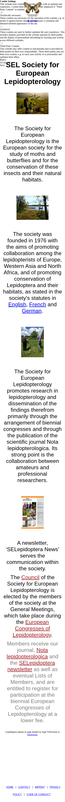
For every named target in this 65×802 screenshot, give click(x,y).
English (17, 304)
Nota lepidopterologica (27, 653)
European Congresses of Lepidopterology (32, 628)
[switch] (1, 26)
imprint (40, 787)
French (37, 304)
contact (24, 787)
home (9, 787)
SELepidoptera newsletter (31, 666)
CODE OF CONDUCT (39, 794)
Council (30, 577)
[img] (32, 9)
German (32, 311)
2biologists (32, 734)
